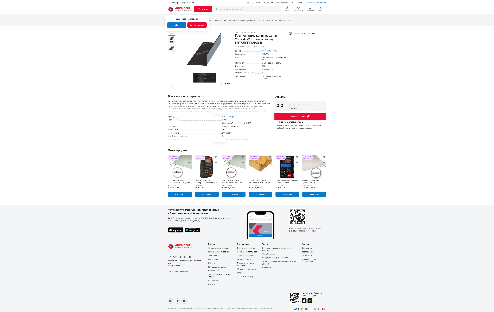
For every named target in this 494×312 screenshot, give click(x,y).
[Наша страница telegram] (177, 301)
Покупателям (268, 3)
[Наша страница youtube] (184, 301)
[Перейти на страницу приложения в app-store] (176, 230)
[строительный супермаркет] (180, 9)
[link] (298, 9)
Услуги (259, 3)
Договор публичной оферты (236, 309)
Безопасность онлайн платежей (259, 309)
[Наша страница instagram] (170, 301)
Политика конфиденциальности (211, 309)
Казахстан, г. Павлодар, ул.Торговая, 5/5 (184, 262)
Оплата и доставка (282, 3)
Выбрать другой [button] (197, 25)
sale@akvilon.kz (175, 266)
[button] (203, 9)
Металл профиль (269, 51)
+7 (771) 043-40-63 (189, 3)
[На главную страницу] (180, 246)
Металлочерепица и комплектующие (238, 20)
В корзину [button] (179, 194)
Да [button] (176, 25)
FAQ (292, 3)
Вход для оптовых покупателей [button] (309, 260)
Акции (252, 3)
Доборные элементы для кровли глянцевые (275, 20)
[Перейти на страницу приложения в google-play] (192, 230)
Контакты (299, 3)
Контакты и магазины (178, 271)
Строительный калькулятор (315, 3)
